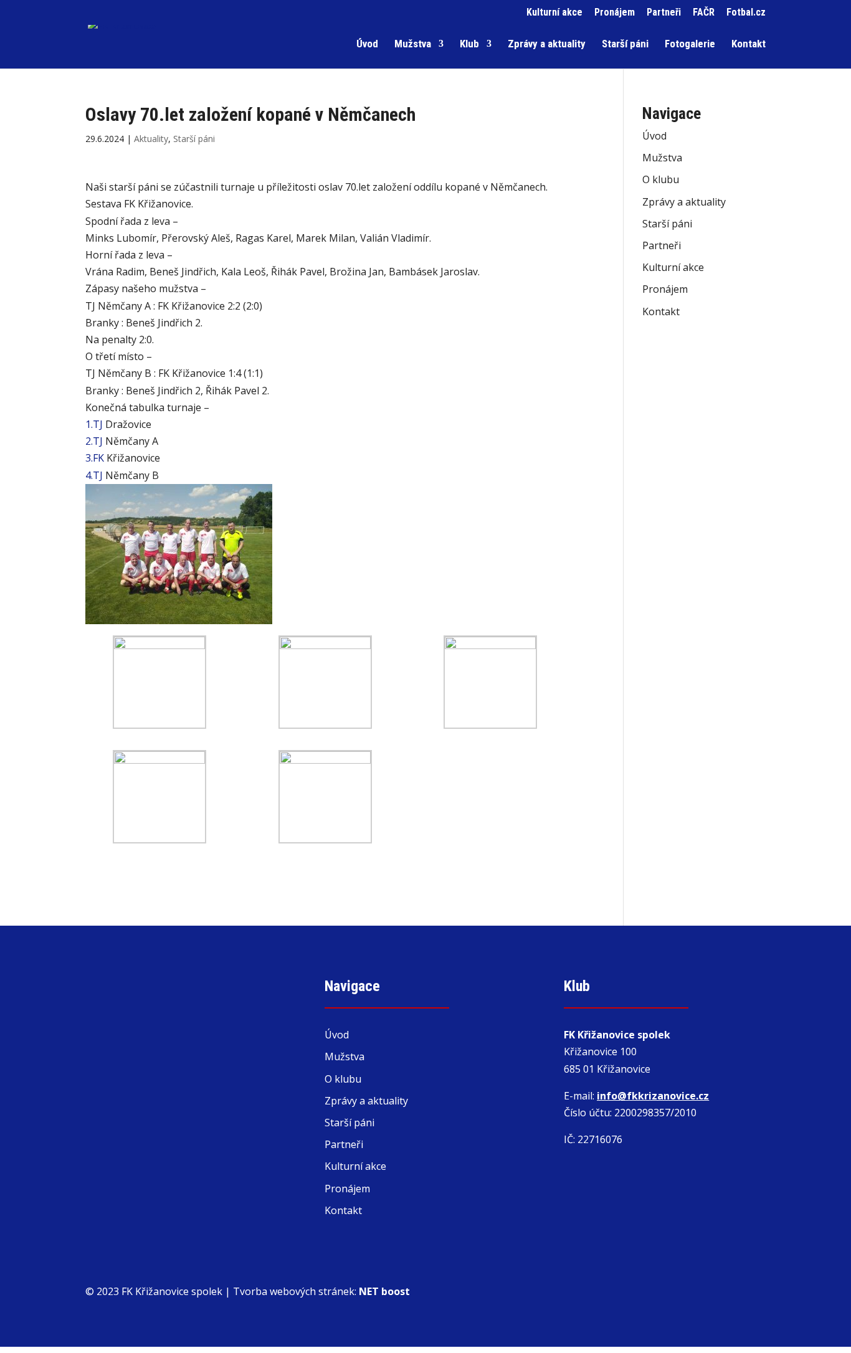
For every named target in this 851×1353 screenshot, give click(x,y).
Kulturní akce (554, 12)
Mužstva (412, 44)
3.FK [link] (94, 458)
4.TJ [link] (94, 475)
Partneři (664, 12)
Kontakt (748, 44)
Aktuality (151, 139)
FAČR (704, 12)
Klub (469, 44)
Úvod (367, 44)
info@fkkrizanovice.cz (653, 1096)
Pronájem (614, 12)
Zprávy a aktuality (547, 44)
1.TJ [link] (94, 424)
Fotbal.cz (746, 12)
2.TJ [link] (94, 441)
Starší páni (625, 44)
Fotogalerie (690, 44)
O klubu (660, 179)
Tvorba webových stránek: (321, 1291)
